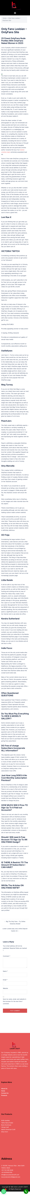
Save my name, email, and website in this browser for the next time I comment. (14, 1001)
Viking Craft (5, 1127)
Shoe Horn (4, 1132)
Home (4, 18)
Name (5, 971)
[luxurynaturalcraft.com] (15, 6)
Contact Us (4, 1093)
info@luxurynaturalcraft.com (10, 1175)
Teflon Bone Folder (7, 1123)
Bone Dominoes (6, 1125)
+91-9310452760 (6, 1172)
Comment (6, 956)
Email (5, 980)
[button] (3, 1191)
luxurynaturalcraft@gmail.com (10, 1177)
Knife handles (5, 1120)
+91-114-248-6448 (7, 1170)
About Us (4, 1088)
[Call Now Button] (26, 1191)
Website (5, 988)
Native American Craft (8, 1129)
